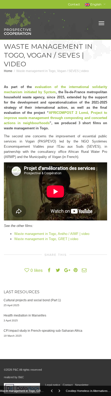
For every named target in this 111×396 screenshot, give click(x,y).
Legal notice (52, 384)
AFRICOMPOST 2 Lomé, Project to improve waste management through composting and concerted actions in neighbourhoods (55, 118)
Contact (74, 4)
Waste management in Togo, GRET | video (46, 239)
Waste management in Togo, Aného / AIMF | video (51, 234)
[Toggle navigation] (101, 23)
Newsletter (82, 384)
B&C (21, 377)
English (96, 4)
